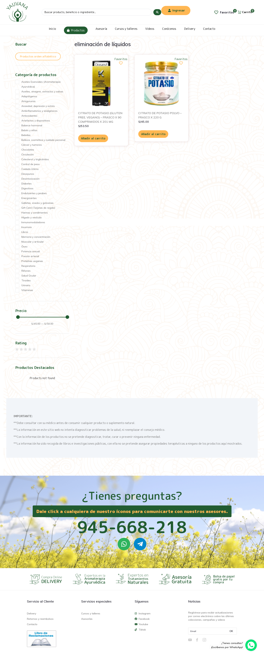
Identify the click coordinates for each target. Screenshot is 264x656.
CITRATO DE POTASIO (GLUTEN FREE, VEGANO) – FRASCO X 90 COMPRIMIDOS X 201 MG (100, 117)
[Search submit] (157, 12)
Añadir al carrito (93, 138)
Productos (78, 30)
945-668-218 (132, 527)
